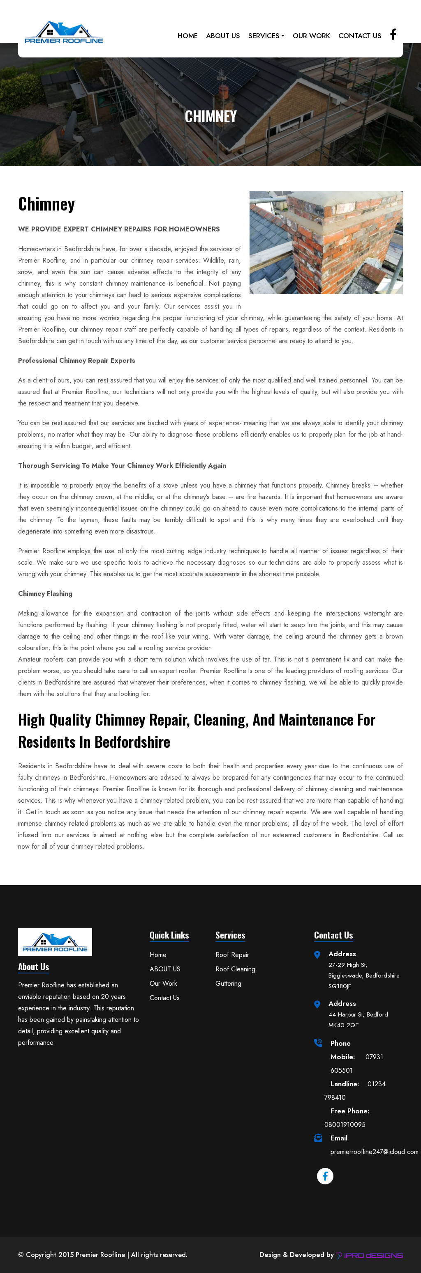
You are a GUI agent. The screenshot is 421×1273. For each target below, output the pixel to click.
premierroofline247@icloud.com (375, 1144)
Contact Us (360, 36)
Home (188, 36)
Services (264, 36)
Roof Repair (232, 954)
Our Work (311, 36)
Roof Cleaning (235, 969)
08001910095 (347, 1117)
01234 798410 (355, 1090)
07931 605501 (357, 1056)
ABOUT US (223, 36)
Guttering (228, 983)
